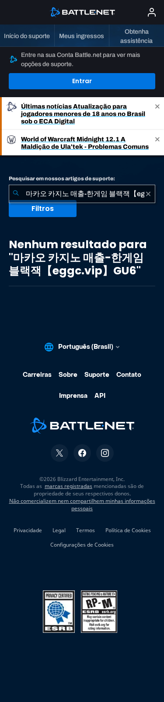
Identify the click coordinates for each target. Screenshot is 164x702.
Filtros (42, 209)
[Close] (157, 113)
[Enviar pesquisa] (16, 194)
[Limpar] (148, 194)
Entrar (82, 81)
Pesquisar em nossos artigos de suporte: (62, 179)
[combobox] (82, 194)
